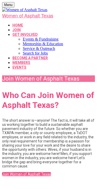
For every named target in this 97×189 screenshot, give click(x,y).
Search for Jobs (35, 53)
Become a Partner (30, 58)
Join (16, 30)
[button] (26, 174)
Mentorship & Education (43, 44)
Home (17, 25)
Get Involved (25, 34)
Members (21, 63)
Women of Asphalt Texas (27, 15)
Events (19, 67)
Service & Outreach (39, 48)
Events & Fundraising (40, 39)
